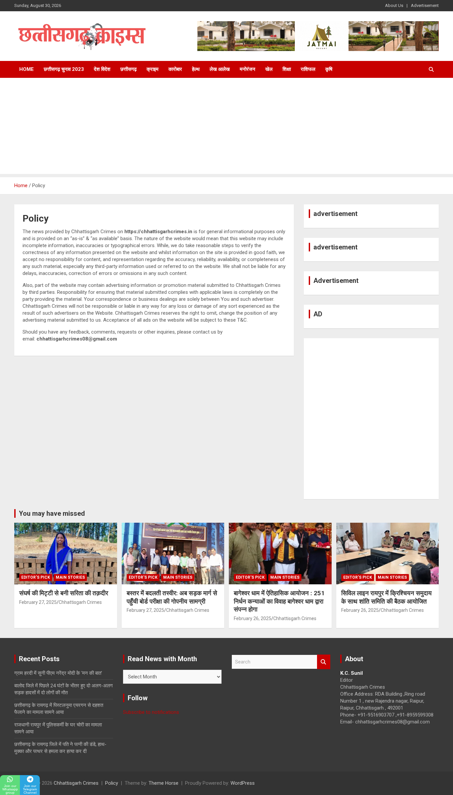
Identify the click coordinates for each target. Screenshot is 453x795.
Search (323, 662)
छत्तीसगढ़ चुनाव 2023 (64, 69)
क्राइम (153, 69)
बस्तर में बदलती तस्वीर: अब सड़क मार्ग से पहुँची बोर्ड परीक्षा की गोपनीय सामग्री (172, 597)
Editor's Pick (35, 577)
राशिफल (308, 69)
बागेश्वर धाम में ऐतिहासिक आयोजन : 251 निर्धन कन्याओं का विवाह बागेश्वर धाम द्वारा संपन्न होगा (279, 601)
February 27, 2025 (38, 602)
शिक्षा (287, 69)
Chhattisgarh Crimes (80, 602)
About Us (394, 5)
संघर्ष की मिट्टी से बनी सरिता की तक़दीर (63, 593)
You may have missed (52, 513)
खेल (269, 69)
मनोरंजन (247, 69)
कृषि (328, 69)
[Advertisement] (226, 127)
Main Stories (70, 577)
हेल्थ (196, 69)
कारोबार (175, 69)
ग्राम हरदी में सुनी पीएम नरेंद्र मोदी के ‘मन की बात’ (58, 673)
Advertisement (425, 5)
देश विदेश (102, 69)
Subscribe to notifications (151, 712)
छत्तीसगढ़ (128, 69)
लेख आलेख (220, 69)
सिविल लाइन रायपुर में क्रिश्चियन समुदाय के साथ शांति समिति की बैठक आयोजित (386, 597)
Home (26, 69)
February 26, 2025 (252, 618)
